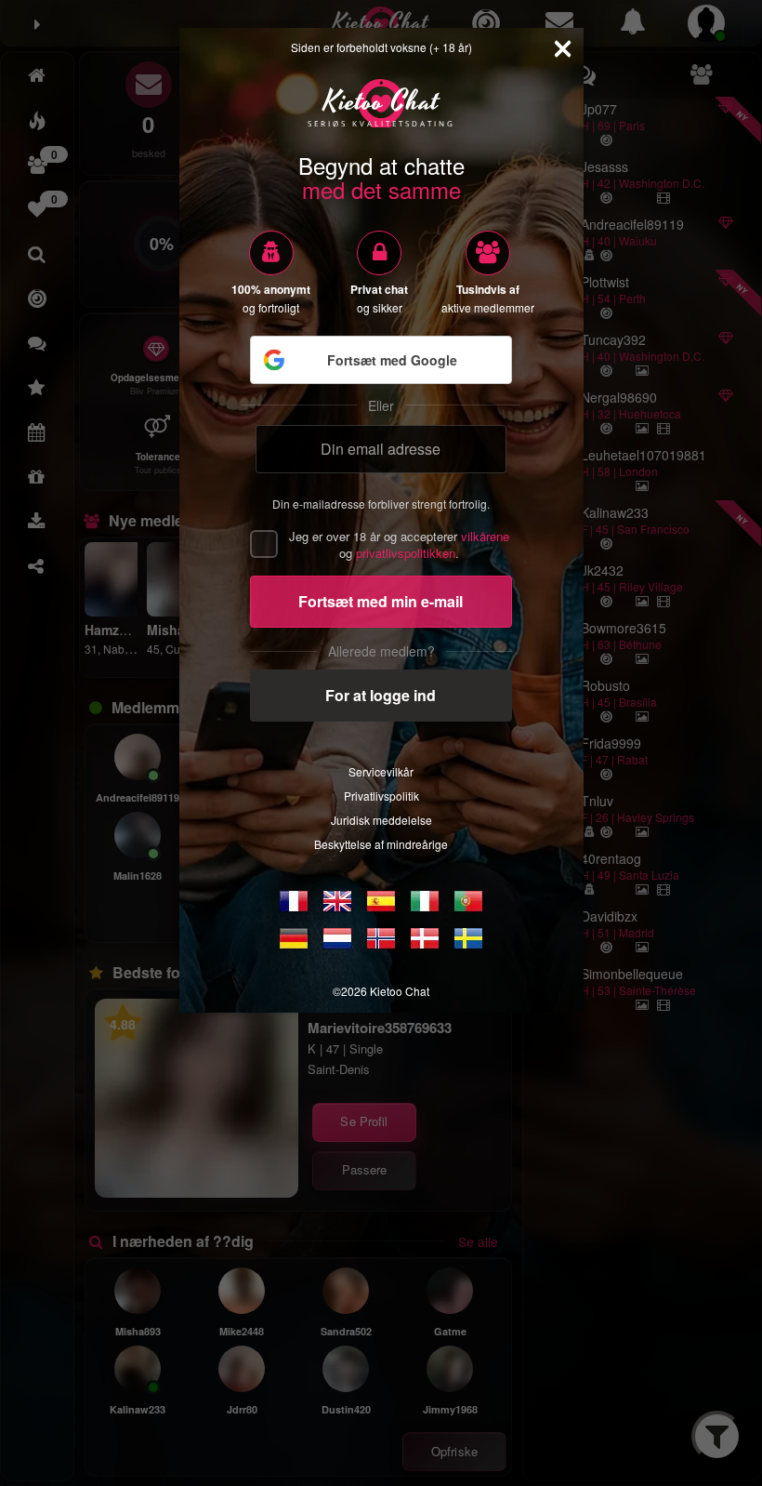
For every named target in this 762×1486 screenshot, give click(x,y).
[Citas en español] (381, 901)
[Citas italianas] (425, 901)
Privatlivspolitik (381, 795)
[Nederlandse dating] (337, 938)
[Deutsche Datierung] (294, 938)
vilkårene (485, 536)
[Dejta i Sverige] (468, 938)
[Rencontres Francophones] (294, 901)
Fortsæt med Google (392, 360)
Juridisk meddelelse (381, 820)
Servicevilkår (381, 771)
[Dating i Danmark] (425, 938)
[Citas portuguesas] (468, 901)
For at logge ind (380, 695)
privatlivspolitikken (405, 553)
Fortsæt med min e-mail (380, 601)
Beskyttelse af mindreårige (381, 844)
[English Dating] (337, 901)
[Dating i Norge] (381, 938)
